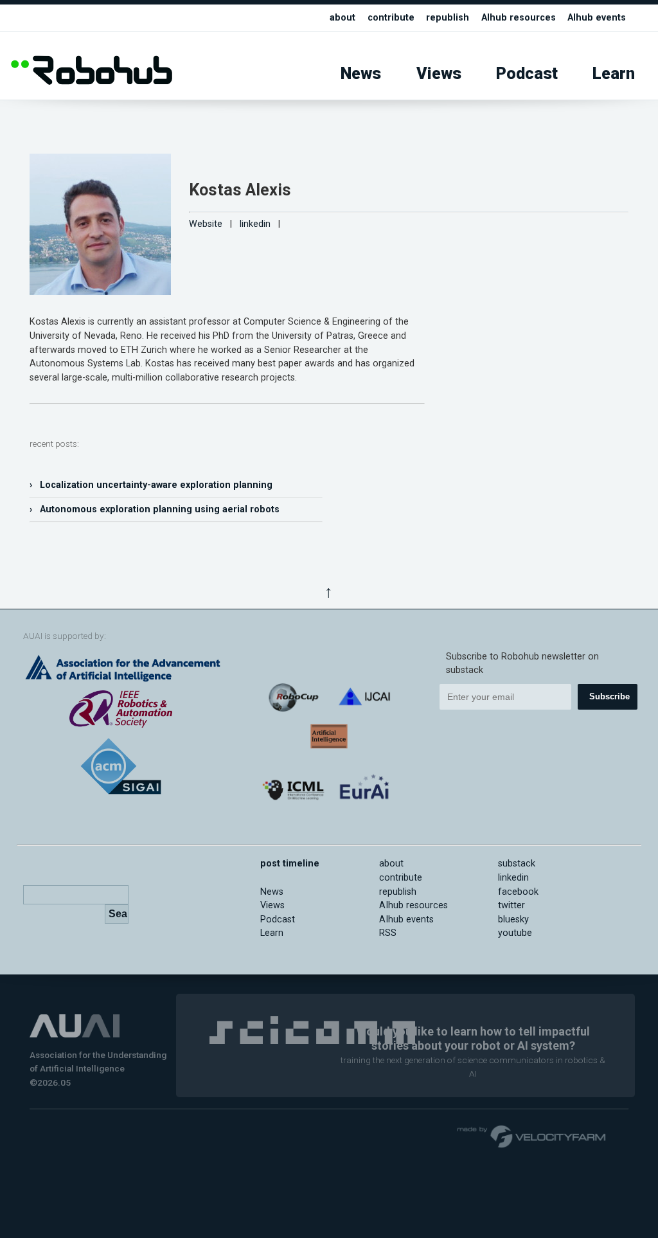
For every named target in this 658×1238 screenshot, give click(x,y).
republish (447, 17)
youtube (515, 933)
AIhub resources (518, 17)
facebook (518, 891)
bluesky (513, 919)
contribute (391, 17)
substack (516, 863)
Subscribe (609, 696)
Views (438, 73)
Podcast (527, 73)
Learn (613, 73)
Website (205, 224)
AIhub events (596, 17)
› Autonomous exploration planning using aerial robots (155, 509)
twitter (511, 905)
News (361, 73)
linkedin (255, 224)
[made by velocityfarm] (532, 1135)
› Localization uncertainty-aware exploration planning (151, 485)
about (342, 17)
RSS (387, 933)
